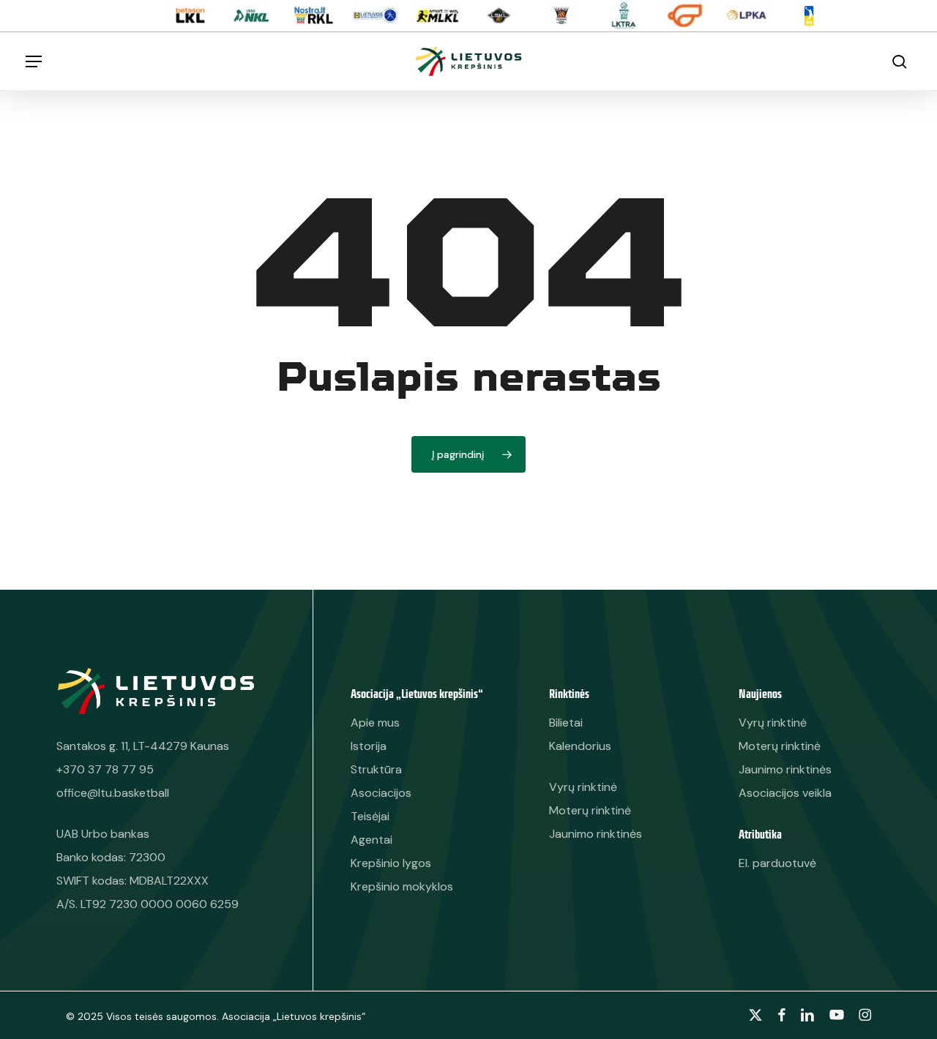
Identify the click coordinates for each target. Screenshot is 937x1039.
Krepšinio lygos (391, 863)
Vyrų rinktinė (773, 722)
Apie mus (375, 722)
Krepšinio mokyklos (402, 886)
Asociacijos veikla (785, 792)
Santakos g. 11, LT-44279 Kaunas (142, 746)
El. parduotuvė (777, 863)
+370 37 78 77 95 (105, 769)
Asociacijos (381, 792)
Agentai (371, 839)
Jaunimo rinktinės (785, 769)
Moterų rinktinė (780, 746)
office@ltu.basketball (112, 792)
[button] (34, 61)
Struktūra (376, 769)
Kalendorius (580, 746)
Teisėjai (370, 816)
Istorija (369, 746)
